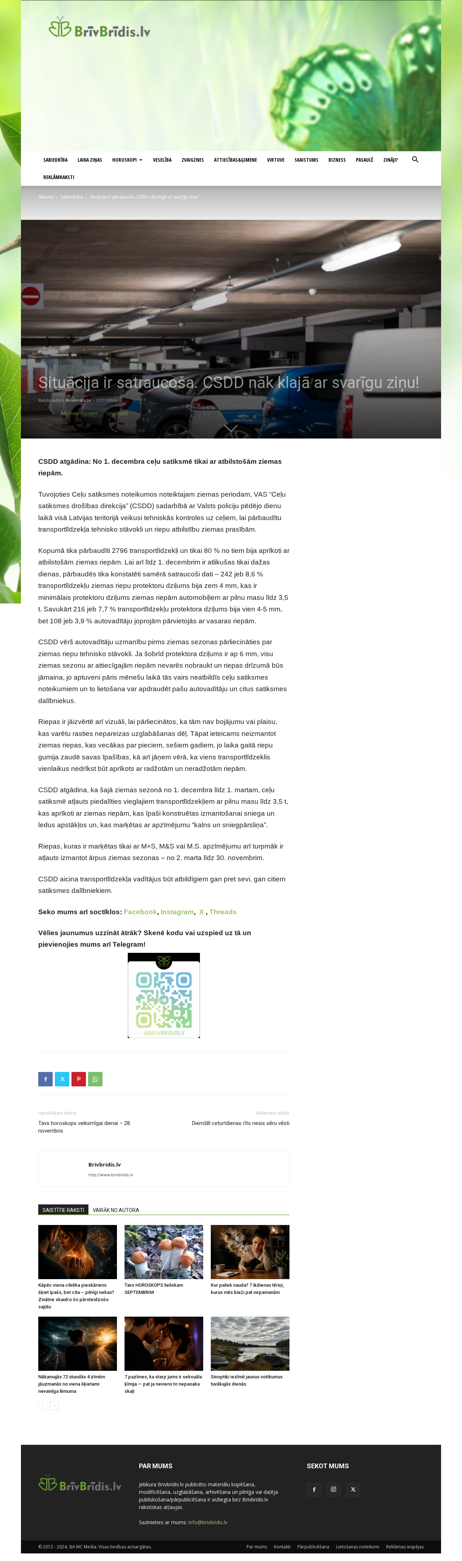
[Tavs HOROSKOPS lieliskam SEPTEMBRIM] (164, 1252)
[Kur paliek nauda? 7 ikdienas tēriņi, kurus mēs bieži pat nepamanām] (250, 1252)
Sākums (46, 197)
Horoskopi (124, 159)
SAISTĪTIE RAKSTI (63, 1210)
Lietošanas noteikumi (357, 1547)
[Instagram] (333, 1489)
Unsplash (117, 413)
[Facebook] (45, 1079)
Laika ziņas (90, 159)
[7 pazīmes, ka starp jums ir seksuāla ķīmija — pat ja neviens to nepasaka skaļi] (164, 1344)
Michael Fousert (79, 413)
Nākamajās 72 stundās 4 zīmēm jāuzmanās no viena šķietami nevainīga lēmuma (71, 1384)
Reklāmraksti (58, 177)
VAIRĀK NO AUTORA (116, 1210)
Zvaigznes (193, 159)
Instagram (177, 912)
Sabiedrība (55, 159)
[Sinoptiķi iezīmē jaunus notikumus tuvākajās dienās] (250, 1344)
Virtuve (275, 159)
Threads (223, 912)
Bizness (337, 159)
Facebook (140, 912)
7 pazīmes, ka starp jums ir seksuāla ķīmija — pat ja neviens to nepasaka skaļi (163, 1384)
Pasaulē (364, 159)
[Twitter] (62, 1079)
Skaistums (306, 159)
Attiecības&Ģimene (235, 159)
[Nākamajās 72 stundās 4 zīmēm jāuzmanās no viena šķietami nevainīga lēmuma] (77, 1344)
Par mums (257, 1547)
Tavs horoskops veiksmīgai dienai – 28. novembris (84, 1127)
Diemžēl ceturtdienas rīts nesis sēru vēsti (240, 1123)
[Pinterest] (78, 1079)
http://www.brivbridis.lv (110, 1174)
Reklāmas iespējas (405, 1547)
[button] (415, 160)
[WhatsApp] (95, 1079)
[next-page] (54, 1405)
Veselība (162, 159)
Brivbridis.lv (78, 400)
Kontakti (282, 1547)
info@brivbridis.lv (207, 1522)
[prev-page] (42, 1405)
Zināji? (390, 159)
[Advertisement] (231, 97)
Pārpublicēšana (313, 1547)
